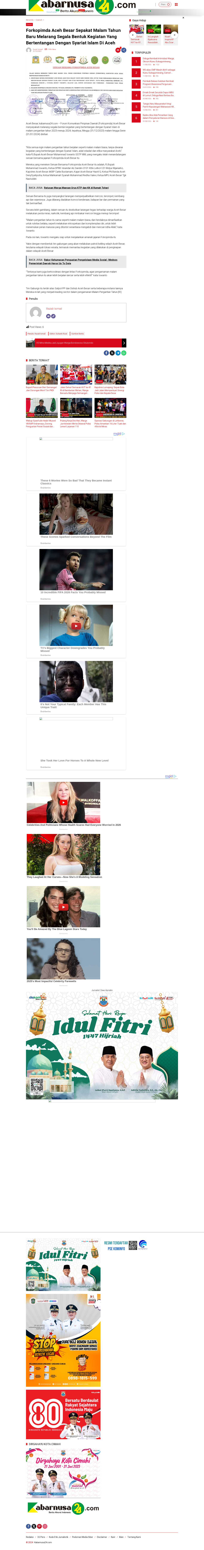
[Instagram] (45, 1526)
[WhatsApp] (123, 352)
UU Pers (41, 1537)
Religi (151, 31)
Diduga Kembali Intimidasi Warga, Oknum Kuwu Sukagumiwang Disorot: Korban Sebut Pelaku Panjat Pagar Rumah (158, 60)
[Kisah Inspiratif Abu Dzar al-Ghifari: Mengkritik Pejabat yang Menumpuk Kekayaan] (170, 29)
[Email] (48, 316)
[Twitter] (112, 352)
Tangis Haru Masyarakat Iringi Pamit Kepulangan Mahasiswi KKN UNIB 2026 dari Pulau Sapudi (159, 105)
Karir (113, 1537)
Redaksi (30, 1537)
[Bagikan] (123, 50)
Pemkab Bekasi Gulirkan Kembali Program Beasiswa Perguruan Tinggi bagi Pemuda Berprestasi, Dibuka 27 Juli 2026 (158, 83)
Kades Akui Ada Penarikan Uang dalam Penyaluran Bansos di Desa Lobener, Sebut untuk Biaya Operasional (159, 117)
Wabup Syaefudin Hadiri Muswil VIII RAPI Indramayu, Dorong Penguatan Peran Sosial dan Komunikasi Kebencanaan (41, 424)
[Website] (53, 316)
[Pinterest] (39, 1526)
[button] (168, 4)
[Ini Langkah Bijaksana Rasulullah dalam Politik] (153, 29)
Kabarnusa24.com (43, 1542)
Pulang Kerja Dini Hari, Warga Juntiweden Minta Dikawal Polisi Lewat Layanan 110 (75, 424)
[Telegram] (118, 352)
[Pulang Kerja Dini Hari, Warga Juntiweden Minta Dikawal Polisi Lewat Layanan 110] (76, 408)
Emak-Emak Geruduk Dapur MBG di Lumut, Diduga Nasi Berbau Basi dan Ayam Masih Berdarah (159, 94)
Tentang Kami (134, 1537)
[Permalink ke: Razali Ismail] (29, 50)
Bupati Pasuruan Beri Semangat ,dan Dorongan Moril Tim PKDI (41, 389)
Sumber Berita (77, 334)
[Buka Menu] (176, 4)
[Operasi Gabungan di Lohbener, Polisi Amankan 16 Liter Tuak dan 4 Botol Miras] (110, 408)
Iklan (121, 1537)
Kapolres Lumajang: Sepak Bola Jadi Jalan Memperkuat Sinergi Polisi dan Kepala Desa (109, 390)
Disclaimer (102, 1537)
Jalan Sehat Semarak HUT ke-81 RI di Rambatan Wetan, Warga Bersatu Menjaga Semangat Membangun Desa (75, 390)
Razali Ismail (38, 49)
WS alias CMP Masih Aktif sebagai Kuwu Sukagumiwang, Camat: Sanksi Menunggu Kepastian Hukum (159, 71)
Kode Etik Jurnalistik (58, 1537)
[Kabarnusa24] (82, 4)
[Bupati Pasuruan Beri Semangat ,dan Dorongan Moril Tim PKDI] (42, 375)
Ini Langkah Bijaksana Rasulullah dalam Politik (153, 39)
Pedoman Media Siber (82, 1537)
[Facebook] (106, 352)
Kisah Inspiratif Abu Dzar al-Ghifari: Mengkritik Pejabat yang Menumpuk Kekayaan (170, 39)
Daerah (29, 24)
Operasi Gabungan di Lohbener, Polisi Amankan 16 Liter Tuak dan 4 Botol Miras (110, 424)
